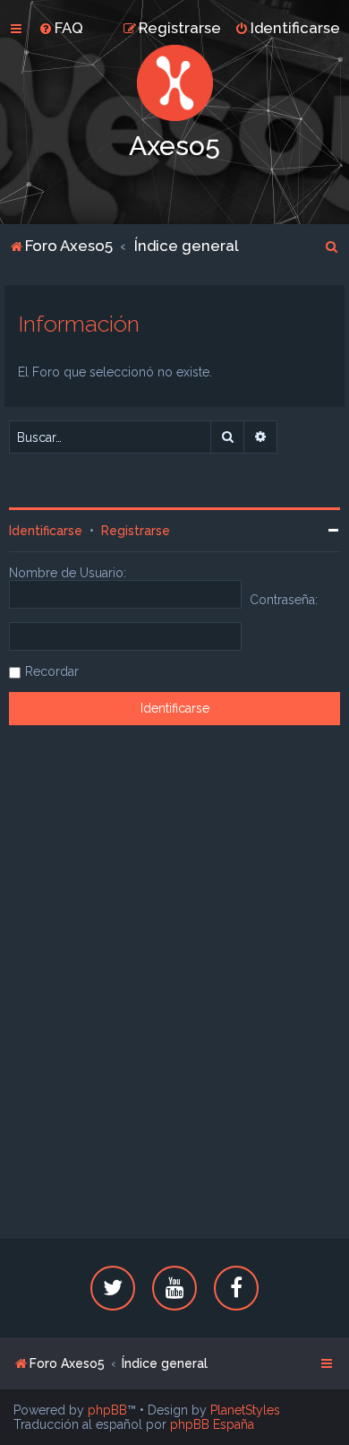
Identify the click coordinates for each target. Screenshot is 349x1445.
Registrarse (135, 530)
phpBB (107, 1410)
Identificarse (45, 530)
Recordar (52, 671)
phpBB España (212, 1424)
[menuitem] (60, 27)
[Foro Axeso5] (174, 83)
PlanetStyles (245, 1410)
